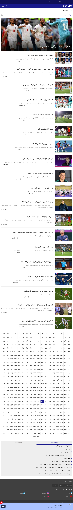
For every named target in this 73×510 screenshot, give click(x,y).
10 (34, 334)
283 (23, 387)
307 (69, 394)
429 (15, 415)
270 (4, 383)
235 (69, 380)
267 (15, 383)
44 (42, 341)
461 (31, 422)
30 (27, 337)
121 (23, 355)
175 (23, 366)
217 (69, 376)
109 (69, 355)
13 (23, 334)
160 (11, 362)
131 (54, 359)
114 (50, 355)
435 (61, 419)
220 (57, 376)
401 (53, 412)
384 (50, 408)
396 (4, 408)
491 (54, 430)
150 (50, 362)
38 (65, 341)
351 (38, 401)
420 (50, 415)
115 (46, 355)
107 (8, 351)
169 (46, 366)
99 (38, 351)
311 (54, 394)
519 (15, 433)
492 (50, 430)
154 (34, 362)
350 (42, 401)
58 (57, 344)
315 (38, 394)
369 (38, 405)
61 (46, 344)
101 (31, 351)
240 (50, 380)
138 (27, 359)
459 (38, 422)
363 (61, 405)
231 (15, 376)
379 (69, 408)
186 (50, 369)
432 (4, 415)
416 (65, 415)
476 (42, 426)
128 (65, 359)
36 (4, 337)
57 (61, 344)
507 (61, 433)
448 (11, 419)
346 (57, 401)
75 (61, 348)
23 (54, 337)
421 (46, 415)
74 (65, 348)
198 (4, 369)
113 (54, 355)
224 (42, 376)
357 (15, 401)
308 (65, 394)
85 (23, 348)
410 (19, 412)
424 (34, 415)
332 (42, 398)
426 (27, 415)
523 (38, 437)
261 (38, 383)
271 (69, 387)
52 (11, 341)
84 (27, 348)
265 (23, 383)
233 (8, 376)
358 (11, 401)
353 (31, 401)
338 (19, 398)
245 (31, 380)
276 (50, 387)
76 (57, 348)
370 (34, 405)
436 (57, 419)
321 (15, 394)
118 (34, 355)
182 (65, 369)
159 (15, 362)
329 (54, 398)
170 (42, 366)
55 (69, 344)
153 (38, 362)
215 (8, 373)
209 (30, 373)
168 (50, 366)
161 (8, 362)
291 (61, 390)
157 (23, 362)
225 (38, 376)
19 (69, 337)
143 (8, 359)
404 (42, 412)
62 (42, 344)
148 (57, 362)
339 (15, 398)
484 (11, 426)
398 (65, 412)
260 (42, 383)
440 (42, 419)
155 (31, 362)
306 (4, 390)
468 (4, 422)
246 (27, 380)
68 (19, 344)
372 (27, 405)
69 (15, 344)
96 (50, 351)
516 (27, 433)
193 (23, 369)
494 (42, 430)
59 (54, 344)
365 (54, 405)
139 (23, 359)
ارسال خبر (70, 2)
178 (11, 366)
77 (54, 348)
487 (69, 430)
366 (50, 405)
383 (54, 408)
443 (30, 419)
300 (27, 390)
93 (61, 351)
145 (69, 362)
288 (4, 387)
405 (38, 412)
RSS (49, 2)
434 (65, 419)
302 (19, 390)
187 (46, 369)
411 (15, 412)
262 (34, 383)
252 (4, 380)
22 (57, 337)
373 (23, 405)
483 (15, 426)
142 (11, 359)
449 (7, 419)
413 (8, 412)
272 (65, 387)
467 (7, 422)
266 (19, 383)
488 (65, 430)
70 (12, 344)
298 (34, 390)
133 (46, 359)
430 (11, 415)
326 (65, 398)
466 (11, 422)
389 (30, 408)
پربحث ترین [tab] (18, 442)
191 (31, 369)
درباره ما (55, 2)
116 (42, 355)
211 (23, 373)
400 (57, 412)
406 (34, 412)
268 (11, 383)
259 (46, 383)
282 (27, 387)
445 (23, 419)
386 (42, 408)
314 (42, 394)
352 (34, 401)
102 (27, 351)
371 (31, 405)
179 (8, 366)
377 (8, 405)
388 (34, 408)
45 (38, 341)
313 (46, 394)
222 (50, 376)
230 (19, 376)
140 (19, 359)
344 (65, 401)
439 (46, 419)
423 (38, 415)
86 (19, 348)
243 (38, 380)
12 (27, 334)
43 (46, 341)
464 (19, 422)
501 (15, 430)
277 (46, 387)
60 (50, 344)
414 (4, 412)
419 (54, 415)
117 (38, 355)
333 (38, 398)
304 (11, 390)
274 (57, 387)
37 (69, 341)
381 (61, 408)
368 (42, 405)
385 (46, 408)
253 (69, 383)
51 (15, 341)
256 (57, 383)
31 (23, 337)
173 (31, 366)
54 (4, 341)
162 (4, 362)
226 (34, 376)
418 (57, 415)
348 (50, 401)
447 (15, 419)
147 (61, 362)
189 (38, 369)
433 (69, 419)
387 (38, 408)
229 (23, 376)
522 (4, 433)
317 (31, 394)
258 (50, 383)
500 (19, 430)
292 (57, 390)
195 (15, 369)
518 (19, 433)
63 (38, 344)
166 (57, 366)
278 (42, 387)
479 (30, 426)
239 (54, 380)
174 (27, 366)
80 (42, 348)
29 (31, 337)
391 (23, 408)
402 (50, 412)
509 (53, 433)
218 (65, 376)
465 (15, 422)
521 (8, 433)
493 (46, 430)
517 (23, 433)
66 (27, 344)
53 (8, 341)
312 (50, 394)
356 (19, 401)
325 (69, 398)
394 (11, 408)
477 (38, 426)
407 (30, 412)
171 (38, 366)
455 (54, 422)
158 (19, 362)
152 (42, 362)
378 (4, 405)
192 (27, 369)
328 (57, 398)
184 (57, 369)
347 (54, 401)
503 (7, 430)
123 (15, 355)
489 (61, 430)
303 (15, 390)
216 (4, 373)
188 (42, 369)
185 (54, 369)
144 (4, 359)
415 (69, 415)
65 (31, 344)
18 (4, 334)
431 (8, 415)
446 (19, 419)
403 (46, 412)
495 (38, 430)
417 (61, 415)
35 (8, 337)
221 (54, 376)
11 (31, 334)
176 (19, 366)
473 (54, 426)
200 (65, 373)
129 (61, 359)
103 (23, 351)
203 (53, 373)
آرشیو (52, 2)
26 (42, 337)
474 (50, 426)
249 (15, 380)
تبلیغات (65, 2)
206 (42, 373)
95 (54, 351)
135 (38, 359)
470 (65, 426)
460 (34, 422)
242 (42, 380)
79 (46, 348)
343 (69, 401)
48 (27, 341)
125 (8, 355)
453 (61, 422)
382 (57, 408)
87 (15, 348)
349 (46, 401)
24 (50, 337)
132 (50, 359)
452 (65, 422)
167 (54, 366)
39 (61, 341)
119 (31, 355)
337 (23, 398)
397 (69, 412)
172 (34, 366)
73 (69, 348)
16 (11, 334)
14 (19, 334)
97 (46, 351)
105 (15, 351)
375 (15, 405)
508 (57, 433)
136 (34, 359)
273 (61, 387)
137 (31, 359)
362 (65, 405)
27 (38, 337)
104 (19, 351)
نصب (3, 506)
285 (15, 387)
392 (19, 408)
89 (8, 348)
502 (11, 430)
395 (8, 408)
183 (61, 369)
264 (27, 383)
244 (34, 380)
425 (31, 415)
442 (34, 419)
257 (54, 383)
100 (34, 351)
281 (31, 387)
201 (61, 373)
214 (11, 373)
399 (61, 412)
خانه (71, 10)
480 (27, 426)
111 (61, 355)
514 (34, 433)
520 (11, 433)
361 (69, 405)
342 (4, 398)
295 (46, 390)
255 (61, 383)
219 (61, 376)
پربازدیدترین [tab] (54, 442)
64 (35, 344)
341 (8, 398)
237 (61, 380)
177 (15, 366)
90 (4, 348)
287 (8, 387)
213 (15, 373)
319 (23, 394)
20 (65, 337)
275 (54, 387)
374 (19, 405)
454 (57, 422)
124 (11, 355)
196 (11, 369)
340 (11, 398)
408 (27, 412)
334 (34, 398)
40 (57, 341)
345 (61, 401)
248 (19, 380)
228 (27, 376)
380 (65, 408)
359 (8, 401)
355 (23, 401)
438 (50, 419)
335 (31, 398)
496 (34, 430)
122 (19, 355)
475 (46, 426)
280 (34, 387)
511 (46, 433)
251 (8, 380)
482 (19, 426)
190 (34, 369)
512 (42, 433)
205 (46, 373)
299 (30, 390)
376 (11, 405)
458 (42, 422)
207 (38, 373)
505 (69, 433)
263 (31, 383)
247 (23, 380)
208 (34, 373)
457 (46, 422)
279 (38, 387)
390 (27, 408)
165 (61, 366)
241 (46, 380)
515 (31, 433)
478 (34, 426)
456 (50, 422)
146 (65, 362)
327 (61, 398)
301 (23, 390)
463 (23, 422)
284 (19, 387)
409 (23, 412)
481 (23, 426)
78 (50, 348)
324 (4, 394)
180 (4, 366)
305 (7, 390)
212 (19, 373)
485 (7, 426)
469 (69, 426)
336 (27, 398)
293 (54, 390)
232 (11, 376)
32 (19, 337)
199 (69, 373)
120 (27, 355)
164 (65, 366)
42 (50, 341)
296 (42, 390)
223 (46, 376)
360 (4, 401)
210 (27, 373)
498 (27, 430)
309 (61, 394)
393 (15, 408)
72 (4, 344)
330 (50, 398)
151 (46, 362)
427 (23, 415)
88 (12, 348)
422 (42, 415)
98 (42, 351)
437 (54, 419)
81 (38, 348)
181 (69, 369)
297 (38, 390)
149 (54, 362)
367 (46, 405)
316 (34, 394)
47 (31, 341)
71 (8, 344)
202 (57, 373)
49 (23, 341)
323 (8, 394)
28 (34, 337)
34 (11, 337)
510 (50, 433)
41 (54, 341)
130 (57, 359)
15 (15, 334)
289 (69, 390)
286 (11, 387)
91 (69, 351)
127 (69, 359)
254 (65, 383)
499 (23, 430)
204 (50, 373)
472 (57, 426)
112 (57, 355)
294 (50, 390)
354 (27, 401)
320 (19, 394)
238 (57, 380)
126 (4, 355)
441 (38, 419)
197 (8, 369)
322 (11, 394)
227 (31, 376)
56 (65, 344)
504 (4, 430)
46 (35, 341)
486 (4, 426)
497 (30, 430)
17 (8, 334)
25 (46, 337)
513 (38, 433)
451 (69, 422)
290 (65, 390)
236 (65, 380)
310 (57, 394)
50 (19, 341)
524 (34, 437)
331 (46, 398)
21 (61, 337)
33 (15, 337)
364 (57, 405)
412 (11, 412)
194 (19, 369)
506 (65, 433)
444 (27, 419)
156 (27, 362)
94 (57, 351)
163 (69, 366)
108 (4, 351)
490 (57, 430)
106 (11, 351)
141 (15, 359)
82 (34, 348)
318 (27, 394)
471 (61, 426)
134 (42, 359)
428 (19, 415)
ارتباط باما (60, 2)
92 (65, 351)
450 (4, 419)
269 (7, 383)
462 (27, 422)
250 (11, 380)
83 (31, 348)
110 (65, 355)
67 (23, 344)
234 (4, 376)
